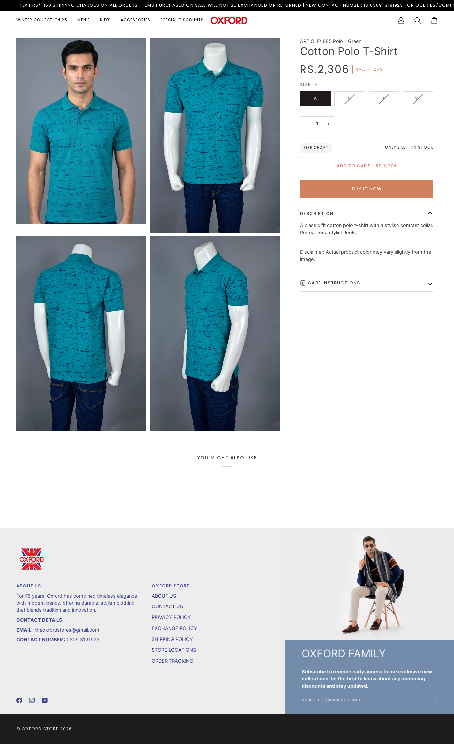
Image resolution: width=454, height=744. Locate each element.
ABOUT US (164, 596)
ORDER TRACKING (172, 661)
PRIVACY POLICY (171, 617)
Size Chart (316, 147)
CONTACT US (167, 606)
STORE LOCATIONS (174, 650)
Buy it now (367, 189)
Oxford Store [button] (170, 586)
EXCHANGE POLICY (174, 628)
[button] (44, 20)
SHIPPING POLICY (172, 639)
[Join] (432, 699)
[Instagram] (32, 700)
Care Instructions (334, 283)
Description (317, 213)
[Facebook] (19, 700)
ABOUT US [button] (28, 586)
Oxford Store (40, 729)
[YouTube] (45, 700)
